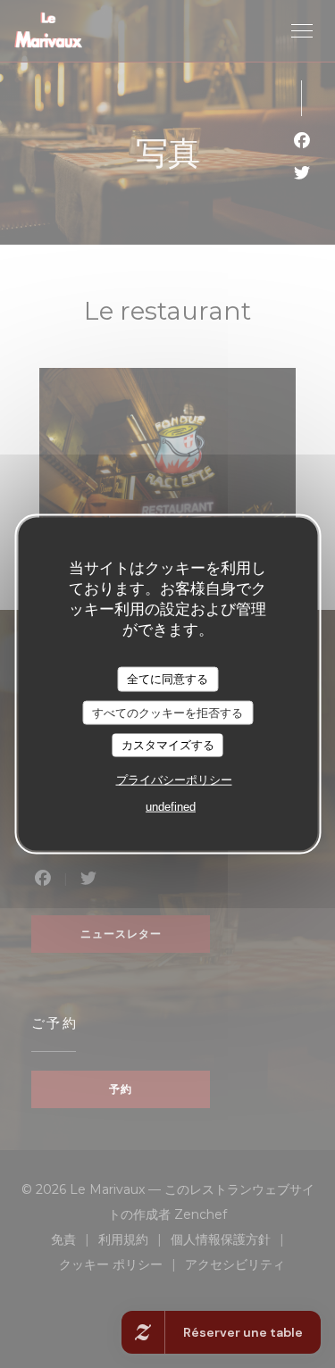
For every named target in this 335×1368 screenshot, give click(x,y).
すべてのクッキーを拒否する (167, 712)
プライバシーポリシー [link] (174, 779)
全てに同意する (167, 679)
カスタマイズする (167, 745)
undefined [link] (171, 806)
